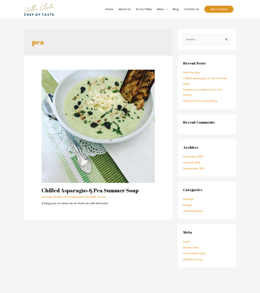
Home (109, 9)
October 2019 (191, 162)
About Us (125, 9)
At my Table (144, 9)
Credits (66, 283)
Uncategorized (73, 197)
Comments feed (194, 253)
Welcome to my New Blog (200, 101)
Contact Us (191, 9)
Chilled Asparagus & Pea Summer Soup (90, 190)
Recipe (57, 197)
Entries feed (191, 247)
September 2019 (193, 168)
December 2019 (193, 156)
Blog (175, 9)
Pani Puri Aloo (191, 72)
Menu (160, 9)
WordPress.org (192, 259)
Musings (47, 197)
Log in (186, 241)
